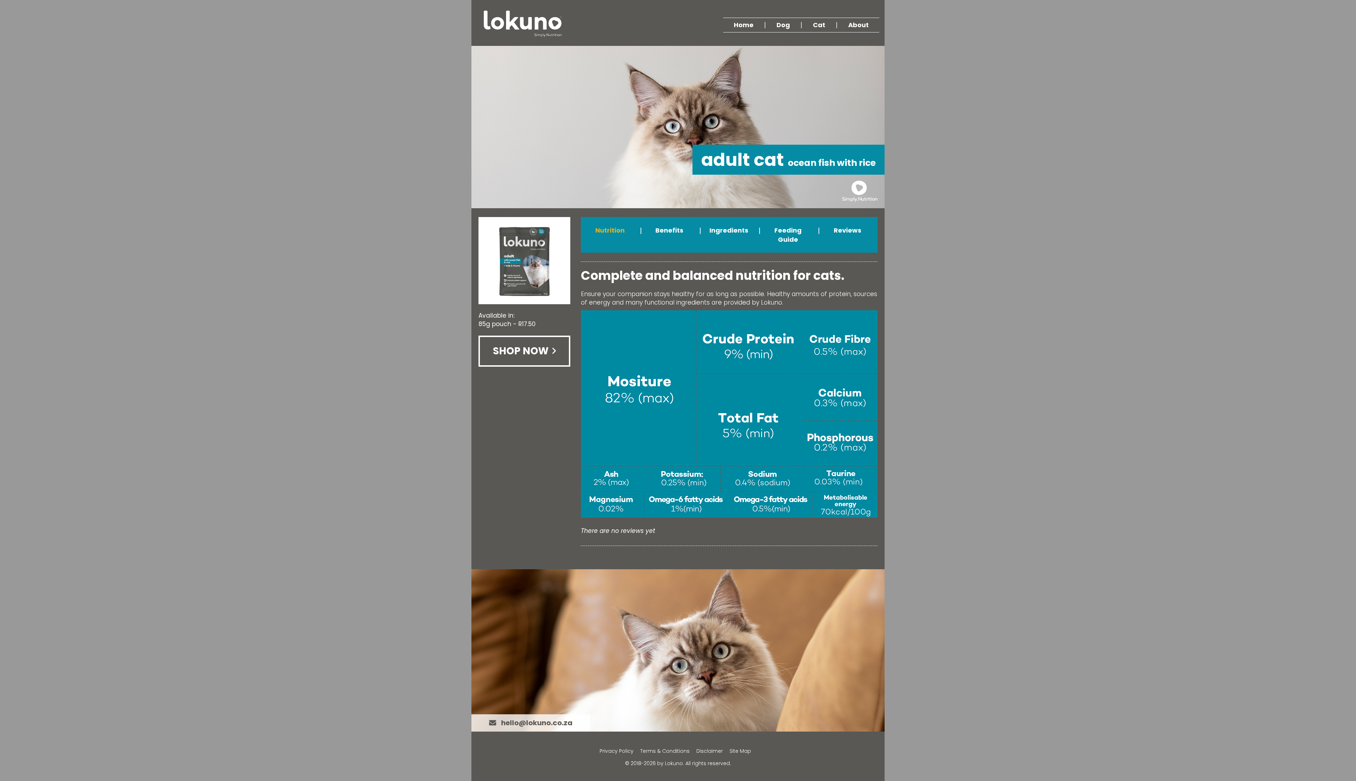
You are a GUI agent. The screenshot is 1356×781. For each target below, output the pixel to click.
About (858, 24)
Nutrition (610, 230)
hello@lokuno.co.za (536, 723)
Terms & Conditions (665, 751)
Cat (819, 24)
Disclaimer (709, 751)
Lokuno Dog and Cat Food (522, 24)
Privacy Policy (617, 751)
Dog (783, 24)
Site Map (740, 751)
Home (744, 24)
